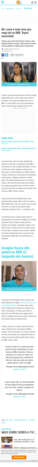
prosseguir (19, 457)
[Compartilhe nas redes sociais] (32, 2)
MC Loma (9, 420)
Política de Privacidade (12, 453)
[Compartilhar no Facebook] (2, 54)
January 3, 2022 (19, 369)
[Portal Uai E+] (19, 2)
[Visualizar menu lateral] (2, 2)
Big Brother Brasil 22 (21, 420)
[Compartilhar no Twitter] (6, 54)
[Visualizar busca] (36, 2)
